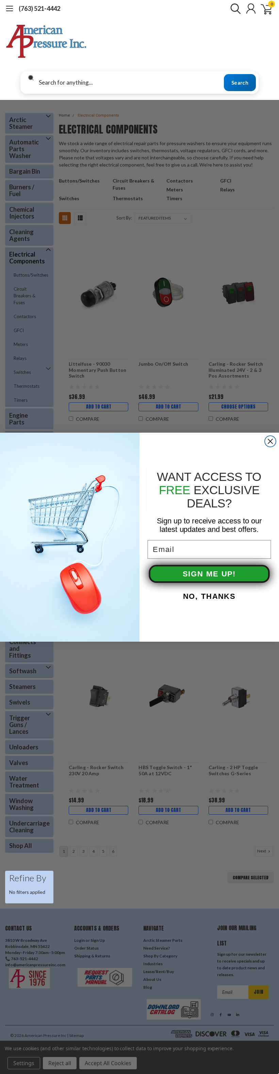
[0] (264, 8)
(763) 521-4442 (39, 8)
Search (239, 83)
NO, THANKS (209, 596)
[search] (234, 8)
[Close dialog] (270, 441)
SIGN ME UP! (209, 573)
